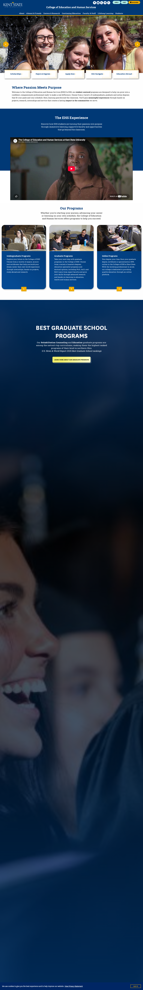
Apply (117, 2)
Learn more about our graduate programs (71, 359)
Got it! (135, 986)
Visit (124, 2)
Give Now (134, 2)
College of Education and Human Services (71, 7)
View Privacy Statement (74, 986)
